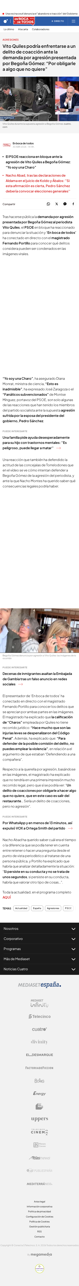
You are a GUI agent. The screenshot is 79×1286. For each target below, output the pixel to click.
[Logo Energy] (39, 1093)
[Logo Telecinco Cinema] (39, 1132)
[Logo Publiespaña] (39, 1170)
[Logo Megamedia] (41, 1255)
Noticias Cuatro (16, 969)
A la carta (23, 29)
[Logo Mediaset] (39, 987)
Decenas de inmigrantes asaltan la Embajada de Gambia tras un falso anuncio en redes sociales (37, 678)
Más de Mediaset (17, 959)
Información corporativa (39, 1206)
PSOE (68, 908)
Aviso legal (39, 1201)
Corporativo (13, 938)
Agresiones (11, 39)
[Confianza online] (39, 1272)
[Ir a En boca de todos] (24, 21)
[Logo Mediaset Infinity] (39, 1003)
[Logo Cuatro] (39, 1029)
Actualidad (21, 908)
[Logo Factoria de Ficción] (39, 1067)
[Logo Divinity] (39, 1042)
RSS (39, 1231)
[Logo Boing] (39, 1080)
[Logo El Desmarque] (39, 1055)
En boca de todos (23, 143)
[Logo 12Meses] (39, 1144)
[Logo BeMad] (39, 1106)
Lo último (9, 29)
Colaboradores (40, 29)
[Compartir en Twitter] (56, 204)
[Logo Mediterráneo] (39, 1183)
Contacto (39, 1236)
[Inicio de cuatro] (6, 21)
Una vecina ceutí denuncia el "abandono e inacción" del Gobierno (42, 13)
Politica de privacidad (39, 1211)
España (37, 908)
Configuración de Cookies (39, 1216)
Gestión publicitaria (39, 1226)
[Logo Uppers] (39, 1119)
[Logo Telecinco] (39, 1016)
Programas (12, 949)
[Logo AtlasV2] (39, 1158)
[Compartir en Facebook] (73, 204)
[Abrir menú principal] (73, 21)
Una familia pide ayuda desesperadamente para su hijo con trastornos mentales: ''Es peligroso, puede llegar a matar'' (36, 442)
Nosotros (11, 928)
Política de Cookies (39, 1221)
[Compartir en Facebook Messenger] (65, 204)
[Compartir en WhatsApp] (48, 204)
